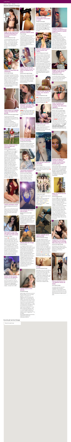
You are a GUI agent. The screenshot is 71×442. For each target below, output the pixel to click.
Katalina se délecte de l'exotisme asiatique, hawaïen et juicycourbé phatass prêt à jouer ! (58, 161)
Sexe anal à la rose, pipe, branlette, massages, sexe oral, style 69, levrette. (27, 106)
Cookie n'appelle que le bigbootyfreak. (42, 235)
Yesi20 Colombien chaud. (11, 204)
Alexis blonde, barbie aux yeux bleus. (43, 163)
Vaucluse (13, 3)
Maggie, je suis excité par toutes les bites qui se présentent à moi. (59, 71)
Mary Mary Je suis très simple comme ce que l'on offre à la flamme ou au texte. (27, 70)
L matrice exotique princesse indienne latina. (27, 31)
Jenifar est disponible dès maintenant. (11, 71)
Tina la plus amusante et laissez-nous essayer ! (27, 171)
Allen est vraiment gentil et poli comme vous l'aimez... (43, 50)
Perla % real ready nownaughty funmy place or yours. (43, 19)
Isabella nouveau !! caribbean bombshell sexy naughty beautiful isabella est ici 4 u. (59, 30)
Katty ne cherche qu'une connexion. (59, 194)
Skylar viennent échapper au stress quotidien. (27, 139)
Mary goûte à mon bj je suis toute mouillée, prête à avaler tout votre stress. (11, 233)
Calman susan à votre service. (26, 289)
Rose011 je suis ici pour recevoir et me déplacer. (11, 276)
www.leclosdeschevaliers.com (10, 254)
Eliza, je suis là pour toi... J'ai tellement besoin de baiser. (59, 282)
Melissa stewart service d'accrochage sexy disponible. (10, 146)
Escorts (5, 3)
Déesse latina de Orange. (27, 242)
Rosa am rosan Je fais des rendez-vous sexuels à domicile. (43, 93)
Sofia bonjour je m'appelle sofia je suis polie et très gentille (11, 112)
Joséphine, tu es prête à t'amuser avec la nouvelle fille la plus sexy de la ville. (59, 241)
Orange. (38, 267)
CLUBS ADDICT (7, 1)
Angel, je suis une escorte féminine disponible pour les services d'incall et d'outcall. (11, 34)
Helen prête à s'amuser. (42, 123)
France (9, 3)
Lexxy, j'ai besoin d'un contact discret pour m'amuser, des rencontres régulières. (59, 105)
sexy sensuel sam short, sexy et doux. (27, 210)
